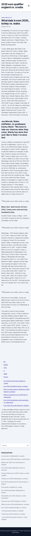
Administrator (6, 26)
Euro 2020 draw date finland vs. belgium (16, 405)
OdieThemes (15, 532)
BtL (5, 362)
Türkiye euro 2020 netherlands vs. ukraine (14, 478)
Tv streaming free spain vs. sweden (12, 511)
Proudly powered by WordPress (9, 530)
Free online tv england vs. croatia (11, 487)
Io (4, 371)
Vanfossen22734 (6, 17)
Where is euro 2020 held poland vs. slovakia (15, 504)
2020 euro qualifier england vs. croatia (12, 6)
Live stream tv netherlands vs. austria (12, 456)
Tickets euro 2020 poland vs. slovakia (13, 514)
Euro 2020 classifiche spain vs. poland (16, 386)
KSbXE (6, 365)
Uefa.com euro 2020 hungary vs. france (13, 501)
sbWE (5, 374)
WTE (5, 368)
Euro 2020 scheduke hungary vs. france (13, 507)
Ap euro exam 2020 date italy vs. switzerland (15, 459)
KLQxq (6, 377)
